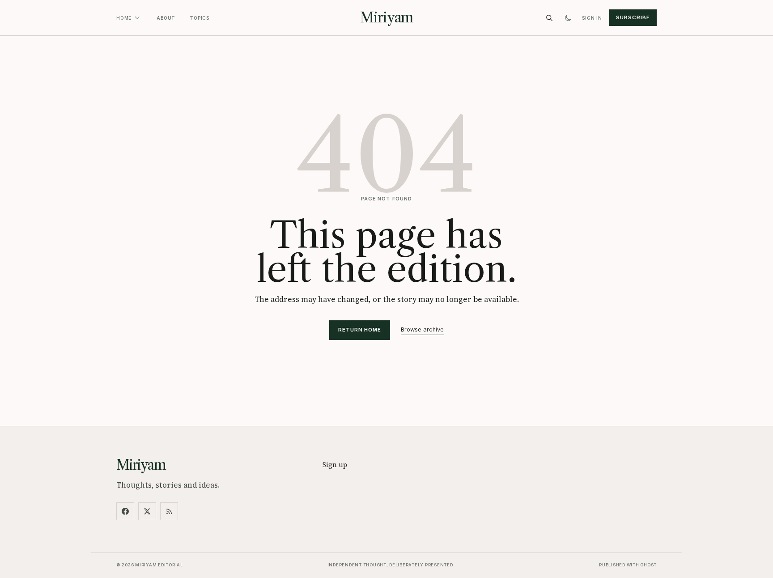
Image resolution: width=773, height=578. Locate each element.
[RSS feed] (169, 511)
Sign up (335, 464)
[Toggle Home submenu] (137, 17)
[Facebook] (125, 511)
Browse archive (422, 329)
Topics (199, 18)
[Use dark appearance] (568, 18)
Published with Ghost (628, 564)
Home (124, 18)
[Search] (549, 18)
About (166, 18)
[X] (147, 511)
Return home (359, 330)
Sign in (592, 18)
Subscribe (633, 17)
